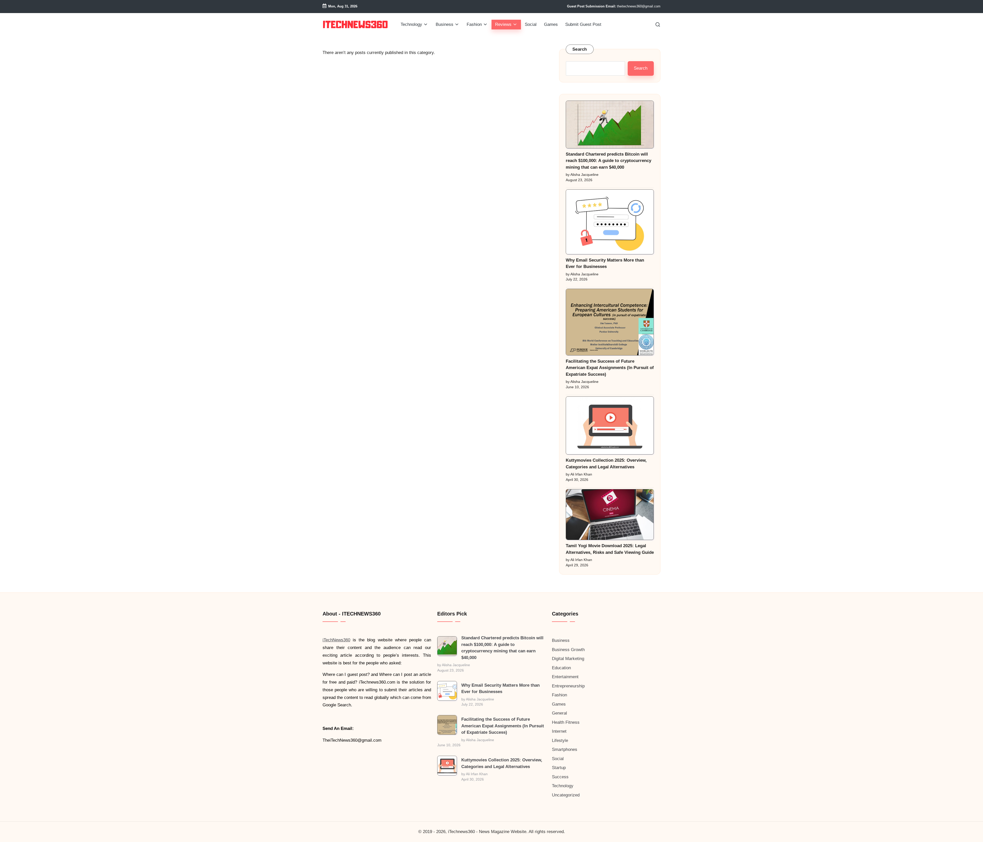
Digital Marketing (568, 658)
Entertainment (565, 676)
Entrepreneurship (568, 686)
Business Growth (568, 649)
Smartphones (564, 749)
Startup (559, 767)
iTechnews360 (461, 831)
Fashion (559, 695)
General (559, 713)
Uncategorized (566, 795)
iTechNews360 (336, 640)
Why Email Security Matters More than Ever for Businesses (605, 263)
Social (558, 758)
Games (559, 704)
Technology (562, 785)
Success (560, 776)
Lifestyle (560, 740)
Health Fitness (566, 722)
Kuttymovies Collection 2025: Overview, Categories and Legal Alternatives (606, 463)
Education (561, 667)
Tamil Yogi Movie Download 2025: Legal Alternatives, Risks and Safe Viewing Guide (610, 549)
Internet (559, 731)
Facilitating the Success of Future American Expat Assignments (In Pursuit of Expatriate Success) (610, 368)
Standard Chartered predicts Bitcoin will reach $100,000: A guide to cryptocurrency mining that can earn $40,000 (608, 161)
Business (561, 640)
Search (579, 49)
